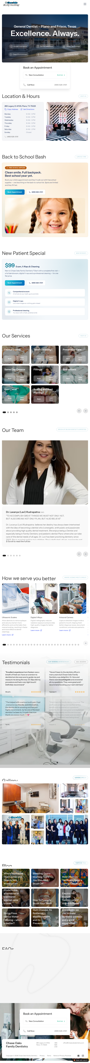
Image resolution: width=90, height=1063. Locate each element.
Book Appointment (15, 192)
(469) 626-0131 (37, 192)
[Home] (11, 4)
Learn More (22, 358)
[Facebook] (78, 1056)
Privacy (42, 1055)
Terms (49, 1055)
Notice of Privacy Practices (62, 1055)
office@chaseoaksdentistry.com (73, 1043)
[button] (84, 4)
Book (9, 358)
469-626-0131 (56, 1045)
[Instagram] (83, 1056)
